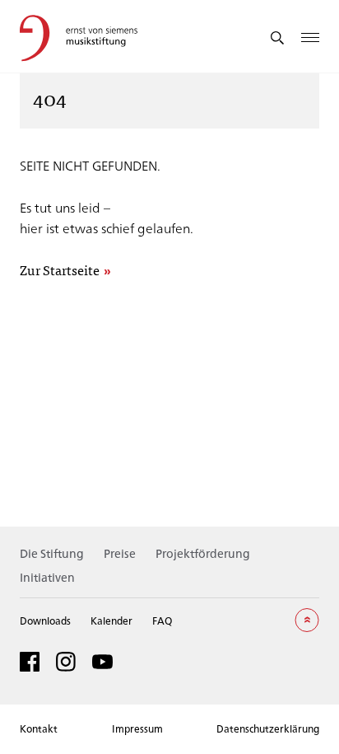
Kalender (111, 620)
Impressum (137, 728)
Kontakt (39, 728)
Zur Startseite (60, 271)
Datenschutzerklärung (267, 728)
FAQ (162, 620)
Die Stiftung (52, 553)
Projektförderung (203, 553)
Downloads (45, 620)
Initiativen (47, 577)
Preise (120, 553)
